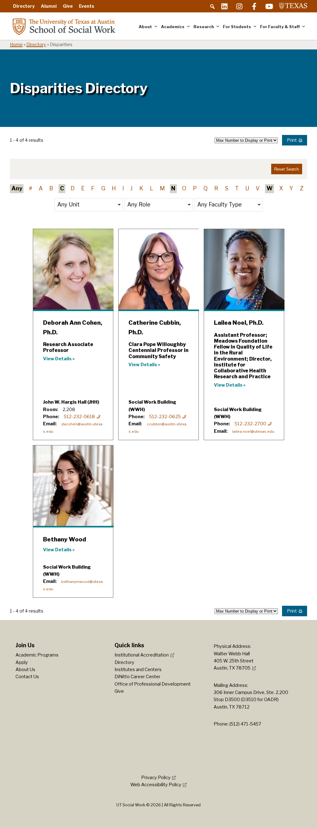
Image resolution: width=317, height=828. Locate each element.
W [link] (270, 188)
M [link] (162, 188)
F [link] (92, 188)
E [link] (83, 188)
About (145, 26)
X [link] (281, 188)
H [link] (114, 188)
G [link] (103, 188)
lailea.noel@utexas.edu (253, 431)
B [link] (51, 188)
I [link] (123, 188)
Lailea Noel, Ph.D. (238, 322)
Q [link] (205, 188)
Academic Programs (37, 655)
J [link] (131, 188)
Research (203, 26)
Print (292, 140)
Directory (24, 6)
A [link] (41, 188)
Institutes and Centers (138, 669)
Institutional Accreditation (142, 655)
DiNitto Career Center (137, 676)
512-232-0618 (79, 416)
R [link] (216, 188)
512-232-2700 (250, 424)
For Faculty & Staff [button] (280, 26)
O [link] (184, 188)
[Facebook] (254, 6)
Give (68, 6)
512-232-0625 (165, 416)
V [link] (258, 188)
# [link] (30, 188)
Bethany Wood (64, 539)
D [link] (73, 188)
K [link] (141, 188)
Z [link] (301, 188)
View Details (57, 359)
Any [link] (16, 188)
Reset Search (286, 169)
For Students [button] (237, 26)
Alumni (49, 6)
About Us (25, 669)
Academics (173, 26)
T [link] (237, 188)
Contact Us (27, 676)
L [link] (151, 188)
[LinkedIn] (224, 6)
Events (86, 6)
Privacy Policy (156, 777)
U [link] (247, 188)
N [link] (173, 188)
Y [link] (291, 188)
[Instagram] (239, 6)
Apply (21, 662)
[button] (212, 6)
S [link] (226, 188)
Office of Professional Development (153, 684)
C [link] (62, 188)
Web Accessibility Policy (155, 784)
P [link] (195, 188)
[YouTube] (269, 6)
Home (16, 44)
